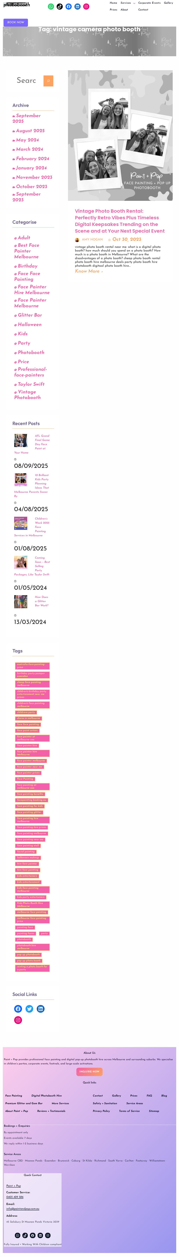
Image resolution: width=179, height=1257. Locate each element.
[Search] (48, 80)
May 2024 (27, 140)
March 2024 (29, 149)
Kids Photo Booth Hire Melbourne (30, 905)
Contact (98, 1096)
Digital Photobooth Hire (46, 1096)
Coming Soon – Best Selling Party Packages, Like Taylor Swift (32, 566)
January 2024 (31, 168)
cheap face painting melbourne (29, 684)
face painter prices (28, 773)
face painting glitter (29, 812)
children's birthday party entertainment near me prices (31, 694)
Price (23, 362)
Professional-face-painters (30, 372)
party (44, 933)
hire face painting (27, 870)
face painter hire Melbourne (27, 753)
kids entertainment (28, 882)
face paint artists (27, 730)
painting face (25, 927)
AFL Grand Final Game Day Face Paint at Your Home (32, 444)
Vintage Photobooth (27, 395)
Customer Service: (18, 1192)
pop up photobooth (28, 954)
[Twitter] (29, 1009)
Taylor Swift (31, 384)
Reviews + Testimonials (51, 1111)
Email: (10, 1204)
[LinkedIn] (77, 6)
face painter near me (29, 767)
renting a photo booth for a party (32, 968)
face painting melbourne (31, 833)
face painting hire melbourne (27, 820)
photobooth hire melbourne (26, 947)
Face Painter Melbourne (30, 303)
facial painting (26, 851)
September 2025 (26, 119)
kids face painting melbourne (27, 889)
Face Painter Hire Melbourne (32, 290)
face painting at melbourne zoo (26, 786)
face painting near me (30, 839)
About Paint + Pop (16, 1111)
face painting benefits (30, 794)
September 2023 (26, 197)
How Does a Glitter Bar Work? (41, 601)
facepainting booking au (31, 800)
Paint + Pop (13, 1186)
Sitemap (154, 1111)
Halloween (30, 325)
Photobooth (31, 352)
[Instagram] (86, 6)
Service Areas (134, 1103)
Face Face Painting (27, 277)
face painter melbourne (31, 760)
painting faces (25, 933)
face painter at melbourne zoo (26, 738)
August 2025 (30, 131)
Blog (164, 1096)
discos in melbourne (28, 718)
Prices (133, 1096)
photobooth (24, 939)
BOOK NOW (15, 22)
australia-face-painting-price (31, 666)
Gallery (116, 1096)
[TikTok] (60, 6)
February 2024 (32, 159)
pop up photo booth (28, 960)
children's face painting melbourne (31, 705)
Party (24, 343)
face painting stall (28, 845)
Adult (24, 238)
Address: (11, 1216)
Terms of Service (129, 1111)
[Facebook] (69, 6)
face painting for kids (30, 806)
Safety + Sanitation (105, 1103)
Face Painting (25, 779)
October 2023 (31, 187)
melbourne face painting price (31, 920)
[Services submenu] (134, 3)
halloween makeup (28, 857)
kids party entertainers (30, 897)
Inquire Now (89, 1071)
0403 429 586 (14, 1197)
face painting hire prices (31, 827)
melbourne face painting (31, 912)
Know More (87, 271)
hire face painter (27, 864)
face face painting (28, 724)
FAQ (149, 1096)
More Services (60, 1103)
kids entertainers (27, 876)
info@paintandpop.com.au (22, 1208)
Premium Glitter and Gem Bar (23, 1103)
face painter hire (27, 745)
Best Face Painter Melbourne (26, 251)
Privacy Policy (101, 1111)
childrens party (26, 712)
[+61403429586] (51, 6)
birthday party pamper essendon (31, 675)
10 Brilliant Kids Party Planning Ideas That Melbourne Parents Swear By (31, 486)
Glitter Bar (30, 315)
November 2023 (34, 177)
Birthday (27, 266)
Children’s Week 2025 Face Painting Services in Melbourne (31, 527)
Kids (23, 334)
